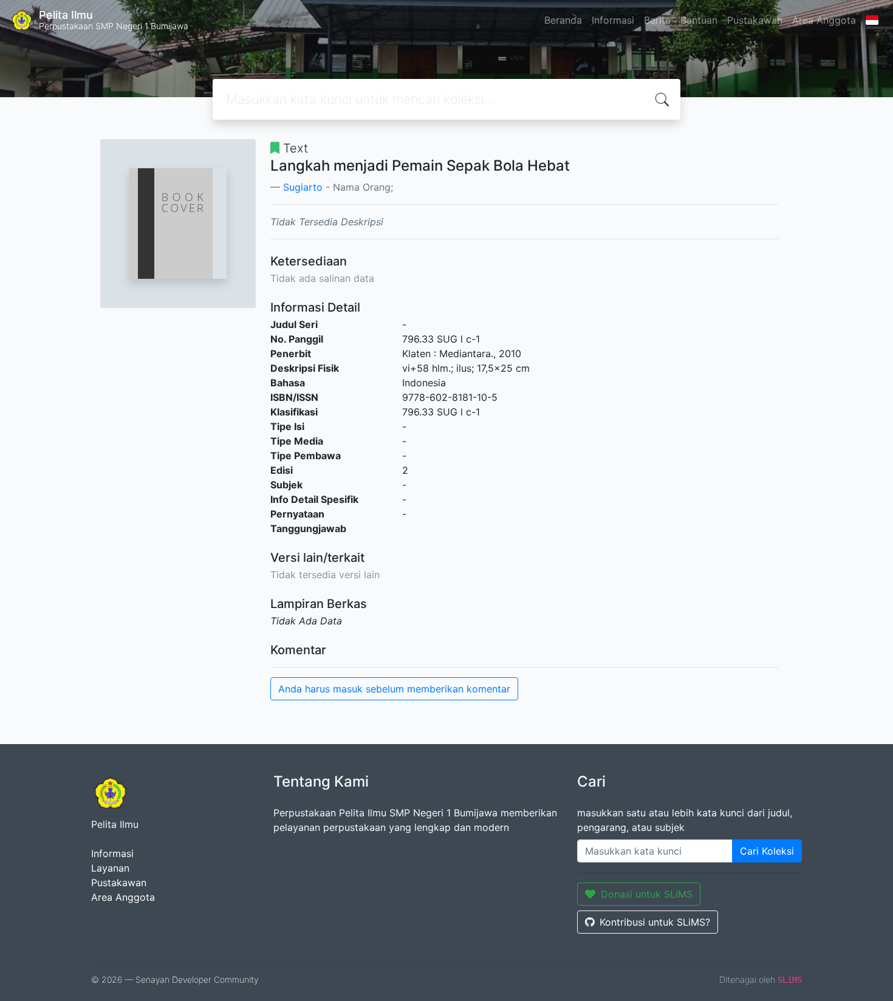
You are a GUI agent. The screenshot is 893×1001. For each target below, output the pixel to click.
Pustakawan (754, 20)
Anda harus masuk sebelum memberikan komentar (394, 689)
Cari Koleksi (767, 851)
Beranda (563, 20)
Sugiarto (303, 187)
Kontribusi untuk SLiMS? (655, 922)
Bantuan (698, 20)
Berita (657, 20)
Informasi (613, 20)
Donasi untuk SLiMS (647, 894)
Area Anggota (824, 20)
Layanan (110, 868)
